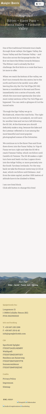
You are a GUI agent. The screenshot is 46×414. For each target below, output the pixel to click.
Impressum (8, 382)
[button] (39, 4)
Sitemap (6, 387)
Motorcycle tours (23, 15)
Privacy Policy (9, 378)
